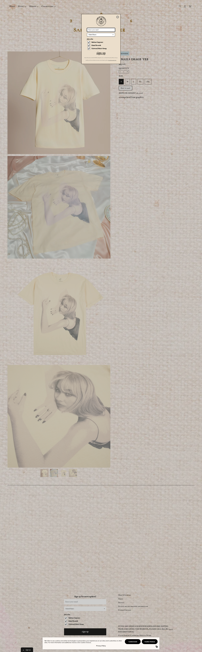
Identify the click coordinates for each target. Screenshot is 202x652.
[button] (117, 17)
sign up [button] (101, 53)
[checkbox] (101, 42)
